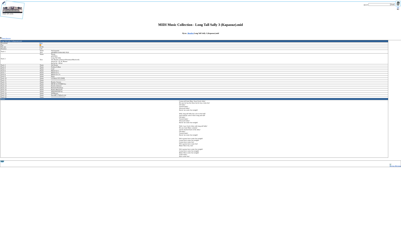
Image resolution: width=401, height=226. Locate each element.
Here (41, 43)
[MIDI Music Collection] (12, 19)
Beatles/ (191, 33)
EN (398, 7)
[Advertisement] (210, 12)
